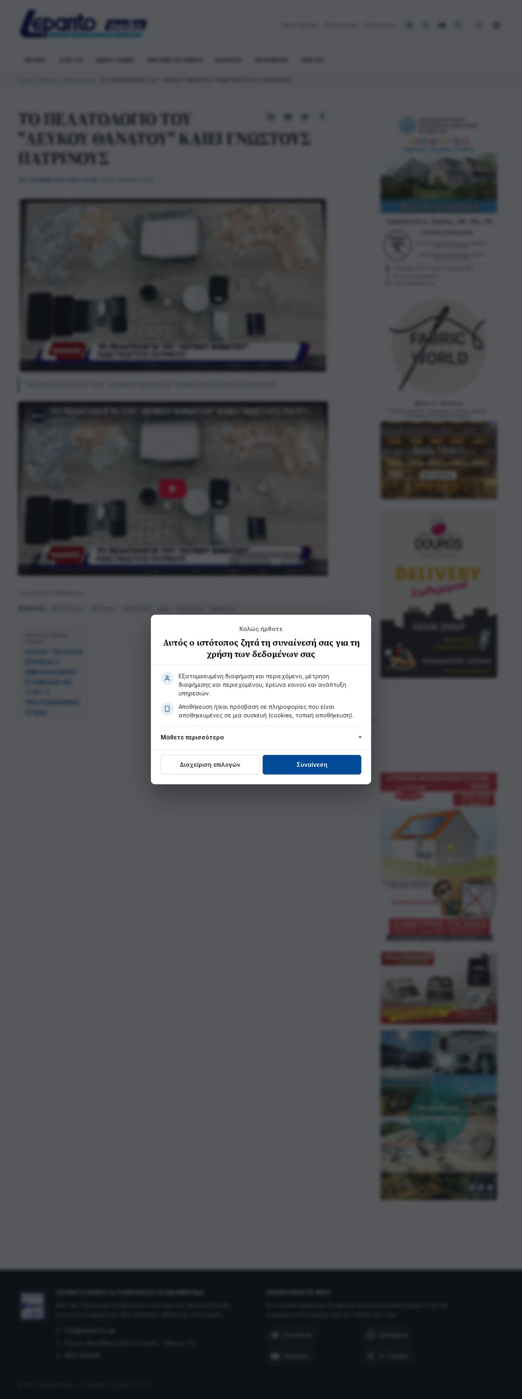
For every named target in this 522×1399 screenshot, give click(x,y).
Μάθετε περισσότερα (192, 737)
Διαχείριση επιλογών (210, 764)
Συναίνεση (311, 764)
